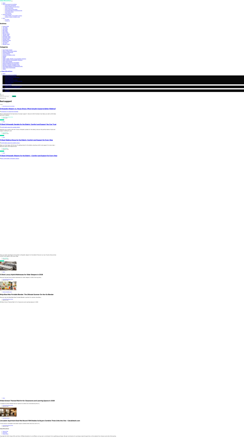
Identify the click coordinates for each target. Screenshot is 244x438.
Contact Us (7, 20)
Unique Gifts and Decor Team (8, 279)
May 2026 (5, 30)
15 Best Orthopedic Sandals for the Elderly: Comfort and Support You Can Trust (28, 124)
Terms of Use (5, 431)
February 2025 (6, 44)
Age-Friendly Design (9, 11)
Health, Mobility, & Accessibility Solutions (13, 15)
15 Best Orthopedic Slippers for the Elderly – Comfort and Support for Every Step (28, 156)
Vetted (4, 2)
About (4, 18)
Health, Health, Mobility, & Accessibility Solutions (14, 58)
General (4, 56)
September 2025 (7, 40)
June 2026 (5, 29)
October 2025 (6, 39)
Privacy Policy (5, 433)
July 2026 (5, 27)
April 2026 (5, 31)
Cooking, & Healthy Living (9, 55)
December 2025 (6, 36)
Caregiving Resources (7, 14)
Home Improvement (9, 8)
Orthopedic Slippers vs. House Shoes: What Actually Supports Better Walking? (28, 109)
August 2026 (6, 26)
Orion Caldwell (5, 258)
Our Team (7, 19)
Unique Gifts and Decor (5, 0)
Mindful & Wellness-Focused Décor (12, 6)
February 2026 (6, 34)
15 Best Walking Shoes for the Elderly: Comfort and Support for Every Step (26, 140)
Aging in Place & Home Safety (11, 9)
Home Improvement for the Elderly (10, 4)
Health (4, 57)
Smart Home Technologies (10, 5)
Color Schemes (8, 13)
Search (14, 96)
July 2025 (5, 43)
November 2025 (6, 37)
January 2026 (6, 35)
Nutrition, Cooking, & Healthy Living (12, 16)
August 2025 (6, 41)
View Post (2, 119)
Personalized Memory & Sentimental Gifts (13, 10)
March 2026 (5, 32)
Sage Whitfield (5, 132)
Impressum (5, 432)
